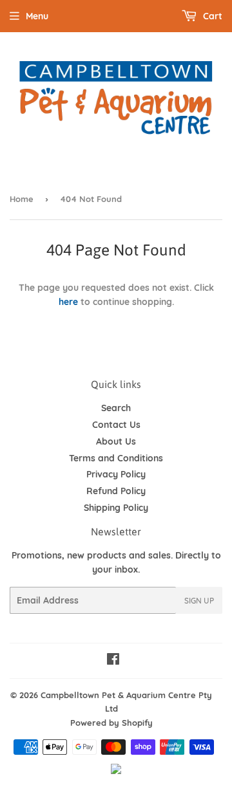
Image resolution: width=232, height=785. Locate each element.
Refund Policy (116, 491)
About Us (116, 441)
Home (22, 199)
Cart (211, 16)
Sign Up (199, 600)
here (68, 302)
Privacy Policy (116, 474)
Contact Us (116, 424)
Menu (37, 16)
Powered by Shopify (111, 722)
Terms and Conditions (116, 458)
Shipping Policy (116, 507)
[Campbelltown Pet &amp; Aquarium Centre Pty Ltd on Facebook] (113, 661)
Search (116, 408)
